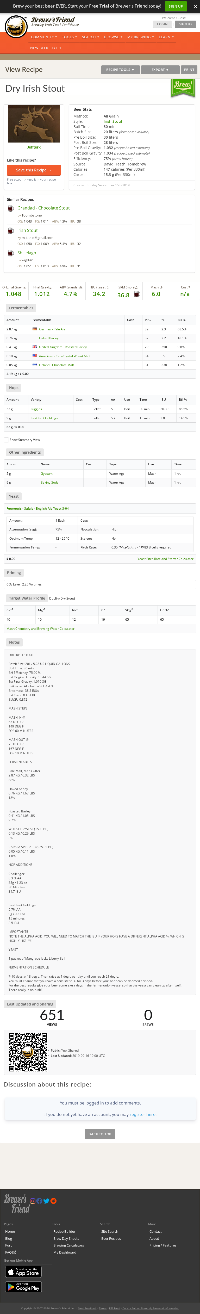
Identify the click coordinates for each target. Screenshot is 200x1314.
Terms (103, 1308)
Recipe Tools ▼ (120, 69)
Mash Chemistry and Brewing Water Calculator (40, 629)
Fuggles (36, 409)
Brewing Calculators (68, 1245)
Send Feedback (87, 1308)
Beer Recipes (111, 1238)
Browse (111, 37)
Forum (10, 1245)
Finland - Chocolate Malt (56, 365)
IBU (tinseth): (99, 287)
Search (89, 37)
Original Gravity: (14, 287)
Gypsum (47, 473)
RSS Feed (114, 1308)
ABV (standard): (71, 287)
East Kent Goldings (44, 418)
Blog (8, 1238)
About (154, 1238)
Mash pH (157, 287)
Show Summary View (25, 439)
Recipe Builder (64, 1231)
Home (10, 1231)
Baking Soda (50, 482)
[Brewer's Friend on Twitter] (46, 1202)
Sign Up (176, 6)
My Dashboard (64, 1252)
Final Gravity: (42, 287)
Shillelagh (26, 253)
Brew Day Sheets (66, 1238)
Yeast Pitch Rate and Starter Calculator (165, 559)
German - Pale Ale (52, 329)
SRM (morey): (128, 287)
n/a (185, 294)
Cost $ (185, 287)
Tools (68, 37)
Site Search (109, 1231)
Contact (155, 1231)
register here (142, 1114)
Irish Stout (113, 121)
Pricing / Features (162, 1245)
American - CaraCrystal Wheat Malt (64, 356)
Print (189, 69)
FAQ (8, 1252)
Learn (165, 37)
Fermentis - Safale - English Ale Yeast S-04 (38, 508)
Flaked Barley (49, 338)
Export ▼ (160, 69)
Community (42, 37)
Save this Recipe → (34, 169)
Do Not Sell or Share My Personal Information (150, 1308)
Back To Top (100, 1134)
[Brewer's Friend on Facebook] (39, 1202)
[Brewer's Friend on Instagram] (32, 1202)
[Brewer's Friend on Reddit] (53, 1202)
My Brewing (139, 37)
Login (162, 24)
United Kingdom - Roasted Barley (63, 347)
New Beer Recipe (46, 47)
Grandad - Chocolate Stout (43, 208)
